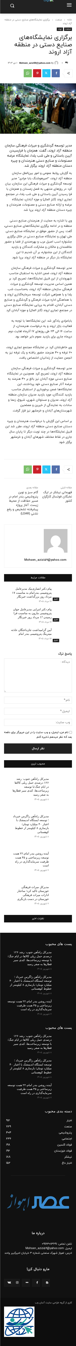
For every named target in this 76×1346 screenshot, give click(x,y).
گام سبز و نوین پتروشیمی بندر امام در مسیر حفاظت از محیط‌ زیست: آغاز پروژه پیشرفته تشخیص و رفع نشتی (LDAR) (22, 503)
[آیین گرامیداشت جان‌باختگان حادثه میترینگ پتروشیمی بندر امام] (62, 635)
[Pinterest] (37, 73)
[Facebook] (56, 73)
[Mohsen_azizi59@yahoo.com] (57, 63)
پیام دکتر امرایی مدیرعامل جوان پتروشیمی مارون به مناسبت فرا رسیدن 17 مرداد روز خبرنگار (32, 613)
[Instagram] (16, 1283)
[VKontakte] (8, 1283)
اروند (60, 29)
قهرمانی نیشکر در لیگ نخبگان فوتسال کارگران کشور (57, 496)
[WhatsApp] (28, 73)
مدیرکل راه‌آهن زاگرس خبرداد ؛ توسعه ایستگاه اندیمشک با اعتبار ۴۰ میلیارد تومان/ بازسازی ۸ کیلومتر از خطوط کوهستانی (31, 824)
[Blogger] (46, 1283)
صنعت (58, 19)
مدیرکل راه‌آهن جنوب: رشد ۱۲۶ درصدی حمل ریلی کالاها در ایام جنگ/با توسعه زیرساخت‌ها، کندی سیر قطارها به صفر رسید (31, 786)
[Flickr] (26, 1283)
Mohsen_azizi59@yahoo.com (34, 63)
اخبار (56, 599)
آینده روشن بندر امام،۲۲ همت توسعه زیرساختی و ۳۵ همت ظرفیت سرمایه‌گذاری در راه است (29, 1005)
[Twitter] (46, 73)
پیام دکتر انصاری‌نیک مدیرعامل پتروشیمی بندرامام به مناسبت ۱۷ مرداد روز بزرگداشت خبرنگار (32, 592)
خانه (69, 19)
